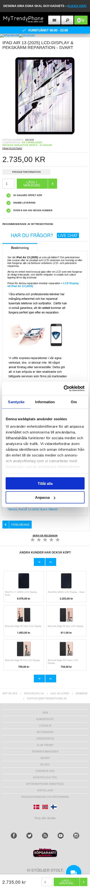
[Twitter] (29, 836)
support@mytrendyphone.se (47, 698)
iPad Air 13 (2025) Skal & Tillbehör (38, 509)
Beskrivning (20, 247)
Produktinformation (26, 172)
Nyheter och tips (45, 777)
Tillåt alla (45, 483)
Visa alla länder (45, 817)
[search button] (67, 20)
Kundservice (45, 719)
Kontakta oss (45, 771)
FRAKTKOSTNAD (12, 148)
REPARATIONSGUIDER (45, 751)
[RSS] (45, 836)
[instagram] (76, 836)
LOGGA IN (45, 725)
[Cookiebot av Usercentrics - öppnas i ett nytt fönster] (64, 388)
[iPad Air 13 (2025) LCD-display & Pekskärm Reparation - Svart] (44, 137)
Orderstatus (45, 738)
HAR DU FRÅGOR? (44, 235)
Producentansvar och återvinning (45, 797)
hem (45, 712)
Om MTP (45, 758)
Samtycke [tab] (16, 402)
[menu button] (54, 20)
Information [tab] (45, 402)
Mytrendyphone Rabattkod (45, 784)
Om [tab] (74, 402)
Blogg (45, 764)
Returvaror (45, 732)
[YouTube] (61, 836)
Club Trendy (45, 745)
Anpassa (42, 497)
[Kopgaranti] (45, 856)
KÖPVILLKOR (45, 790)
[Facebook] (14, 836)
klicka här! (77, 6)
